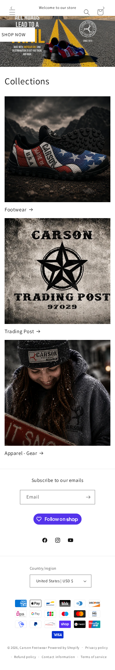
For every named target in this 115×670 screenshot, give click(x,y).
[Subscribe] (88, 497)
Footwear (16, 209)
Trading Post (19, 331)
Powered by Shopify (63, 647)
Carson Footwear (33, 647)
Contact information (58, 657)
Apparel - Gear (21, 453)
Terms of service (93, 657)
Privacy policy (96, 647)
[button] (12, 12)
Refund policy (25, 657)
